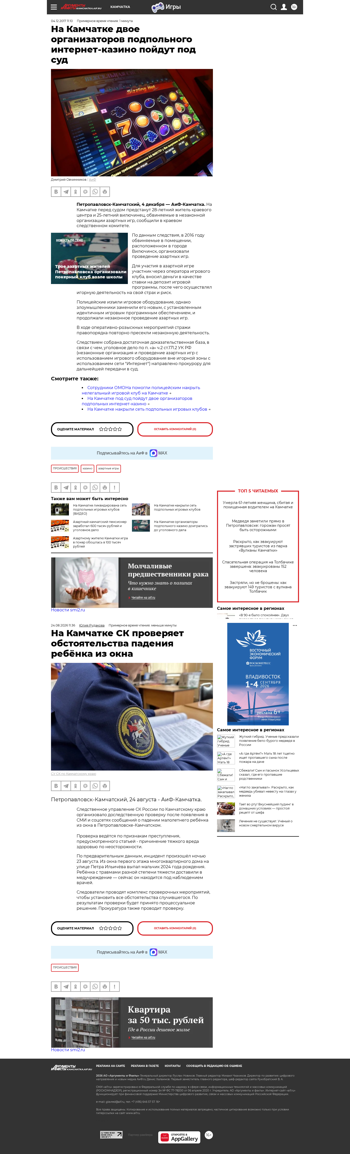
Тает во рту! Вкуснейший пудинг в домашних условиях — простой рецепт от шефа (266, 808)
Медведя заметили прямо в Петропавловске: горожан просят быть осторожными (258, 525)
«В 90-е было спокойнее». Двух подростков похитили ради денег (266, 617)
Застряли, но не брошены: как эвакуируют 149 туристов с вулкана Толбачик (258, 587)
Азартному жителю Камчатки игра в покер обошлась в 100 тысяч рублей (100, 542)
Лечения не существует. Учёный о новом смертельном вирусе (266, 823)
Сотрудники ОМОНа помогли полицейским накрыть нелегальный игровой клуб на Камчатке (141, 390)
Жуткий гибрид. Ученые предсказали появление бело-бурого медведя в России (269, 741)
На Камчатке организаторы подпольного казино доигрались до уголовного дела (181, 526)
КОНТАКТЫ (172, 1066)
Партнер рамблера (140, 1134)
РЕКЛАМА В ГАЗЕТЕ (145, 1066)
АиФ (92, 179)
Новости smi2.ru (68, 610)
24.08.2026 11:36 (63, 625)
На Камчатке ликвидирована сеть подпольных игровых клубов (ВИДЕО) (100, 509)
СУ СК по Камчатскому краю (73, 774)
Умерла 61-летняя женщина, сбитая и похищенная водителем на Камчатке (258, 505)
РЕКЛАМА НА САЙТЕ (110, 1066)
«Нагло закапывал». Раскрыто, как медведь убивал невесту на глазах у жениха (267, 791)
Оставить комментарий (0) (175, 429)
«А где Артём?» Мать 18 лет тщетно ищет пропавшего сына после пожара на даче (267, 758)
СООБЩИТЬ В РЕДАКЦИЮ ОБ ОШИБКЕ (214, 1066)
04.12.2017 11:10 (62, 21)
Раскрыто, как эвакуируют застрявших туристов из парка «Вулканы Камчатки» (258, 546)
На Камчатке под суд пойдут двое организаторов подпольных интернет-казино (137, 401)
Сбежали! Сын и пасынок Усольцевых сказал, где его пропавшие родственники (269, 774)
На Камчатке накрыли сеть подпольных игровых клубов (147, 409)
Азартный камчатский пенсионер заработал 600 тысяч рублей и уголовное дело (100, 526)
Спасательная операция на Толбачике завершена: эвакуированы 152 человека (258, 566)
